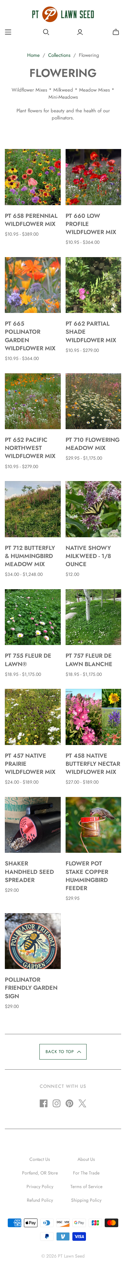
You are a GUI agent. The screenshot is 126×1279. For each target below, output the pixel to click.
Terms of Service (86, 1186)
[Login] (80, 32)
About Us (86, 1159)
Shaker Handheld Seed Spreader (29, 871)
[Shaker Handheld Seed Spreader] (33, 825)
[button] (63, 1052)
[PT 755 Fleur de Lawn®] (33, 617)
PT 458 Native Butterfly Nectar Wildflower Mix (93, 763)
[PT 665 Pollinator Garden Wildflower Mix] (33, 285)
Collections (59, 55)
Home (33, 55)
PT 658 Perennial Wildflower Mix (31, 220)
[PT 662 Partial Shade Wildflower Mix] (93, 285)
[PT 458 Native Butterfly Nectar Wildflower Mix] (93, 717)
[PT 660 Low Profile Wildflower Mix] (93, 177)
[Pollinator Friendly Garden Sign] (33, 941)
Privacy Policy (39, 1186)
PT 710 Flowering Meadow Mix (93, 444)
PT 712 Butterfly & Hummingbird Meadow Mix (30, 556)
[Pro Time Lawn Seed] (63, 13)
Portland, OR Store (40, 1173)
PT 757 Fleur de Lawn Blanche (89, 660)
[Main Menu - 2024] (8, 32)
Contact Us (39, 1159)
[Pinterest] (69, 1103)
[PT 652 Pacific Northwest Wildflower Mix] (33, 401)
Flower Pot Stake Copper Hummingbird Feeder (87, 875)
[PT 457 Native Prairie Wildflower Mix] (33, 717)
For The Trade (86, 1173)
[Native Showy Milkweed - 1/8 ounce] (93, 509)
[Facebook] (43, 1103)
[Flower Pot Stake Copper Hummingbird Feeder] (93, 825)
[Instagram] (56, 1103)
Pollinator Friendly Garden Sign (31, 987)
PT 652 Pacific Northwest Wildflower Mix (30, 448)
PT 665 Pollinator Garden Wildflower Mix (30, 336)
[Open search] (46, 32)
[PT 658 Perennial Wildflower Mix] (33, 177)
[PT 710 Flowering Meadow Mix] (93, 401)
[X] (82, 1103)
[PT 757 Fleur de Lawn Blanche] (93, 617)
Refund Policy (40, 1200)
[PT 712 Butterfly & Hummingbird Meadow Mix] (33, 509)
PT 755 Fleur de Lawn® (28, 660)
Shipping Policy (86, 1200)
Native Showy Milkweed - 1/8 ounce (88, 556)
